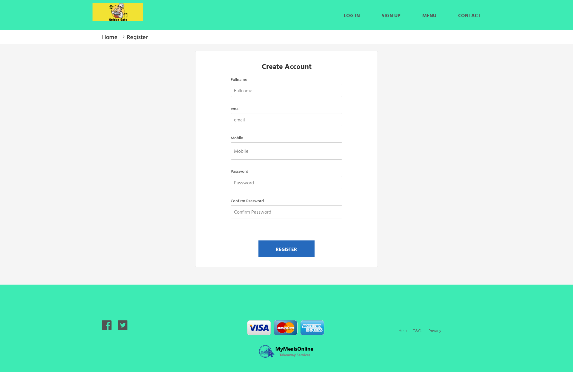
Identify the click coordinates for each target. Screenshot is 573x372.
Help (403, 330)
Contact (469, 15)
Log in (352, 15)
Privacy (435, 330)
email (235, 109)
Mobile (237, 138)
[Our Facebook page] (107, 327)
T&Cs (417, 330)
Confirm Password (247, 201)
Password (239, 171)
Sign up (391, 15)
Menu (429, 15)
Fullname (239, 79)
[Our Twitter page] (122, 327)
